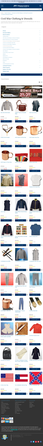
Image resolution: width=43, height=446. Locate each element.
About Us (16, 403)
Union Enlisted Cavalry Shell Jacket (35, 212)
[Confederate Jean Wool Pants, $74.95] (7, 279)
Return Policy (3, 405)
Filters (3, 74)
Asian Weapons (5, 50)
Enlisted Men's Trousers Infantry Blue (20, 311)
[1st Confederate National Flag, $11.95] (21, 378)
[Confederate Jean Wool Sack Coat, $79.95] (21, 279)
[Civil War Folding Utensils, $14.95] (21, 328)
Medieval (4, 54)
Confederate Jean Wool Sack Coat (21, 287)
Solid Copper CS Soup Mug (6, 162)
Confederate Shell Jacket (20, 261)
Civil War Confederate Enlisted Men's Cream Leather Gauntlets (21, 361)
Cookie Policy (3, 410)
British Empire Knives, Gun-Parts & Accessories (10, 39)
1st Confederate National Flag (21, 385)
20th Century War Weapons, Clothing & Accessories (11, 37)
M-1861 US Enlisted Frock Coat (35, 360)
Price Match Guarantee (5, 408)
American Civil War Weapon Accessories (9, 44)
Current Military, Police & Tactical (8, 52)
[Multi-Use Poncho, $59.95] (35, 105)
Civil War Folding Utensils (20, 335)
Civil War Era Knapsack (5, 360)
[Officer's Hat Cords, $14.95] (35, 155)
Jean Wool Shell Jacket (5, 112)
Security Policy (17, 409)
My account (31, 402)
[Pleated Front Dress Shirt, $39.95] (35, 180)
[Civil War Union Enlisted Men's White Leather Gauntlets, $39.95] (7, 328)
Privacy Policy (17, 408)
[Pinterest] (38, 442)
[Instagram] (41, 442)
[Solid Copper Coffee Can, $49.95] (7, 304)
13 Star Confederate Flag (34, 385)
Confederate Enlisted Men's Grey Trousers (35, 287)
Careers (2, 413)
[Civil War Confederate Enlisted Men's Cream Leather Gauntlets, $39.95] (21, 353)
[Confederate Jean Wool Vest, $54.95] (35, 254)
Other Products (6, 67)
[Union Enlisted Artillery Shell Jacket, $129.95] (7, 229)
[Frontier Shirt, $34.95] (7, 180)
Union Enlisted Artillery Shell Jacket (6, 237)
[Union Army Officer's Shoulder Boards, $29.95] (21, 229)
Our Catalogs (17, 413)
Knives (4, 30)
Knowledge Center (18, 410)
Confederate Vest (18, 186)
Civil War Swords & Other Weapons (8, 47)
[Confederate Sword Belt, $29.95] (7, 254)
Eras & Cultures (6, 34)
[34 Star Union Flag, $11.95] (7, 378)
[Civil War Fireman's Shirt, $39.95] (35, 328)
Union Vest (3, 211)
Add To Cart (20, 121)
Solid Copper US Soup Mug (20, 137)
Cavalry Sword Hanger (5, 137)
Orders (30, 403)
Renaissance (5, 60)
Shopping (41, 5)
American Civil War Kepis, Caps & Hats (9, 42)
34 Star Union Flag (4, 385)
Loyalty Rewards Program (19, 402)
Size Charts (3, 409)
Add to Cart (6, 121)
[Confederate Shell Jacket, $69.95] (21, 254)
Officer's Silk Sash (18, 162)
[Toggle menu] (2, 6)
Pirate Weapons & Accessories (7, 57)
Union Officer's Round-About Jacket (21, 212)
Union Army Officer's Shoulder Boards (21, 237)
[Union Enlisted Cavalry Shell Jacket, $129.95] (35, 204)
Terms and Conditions (5, 404)
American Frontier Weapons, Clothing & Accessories (11, 49)
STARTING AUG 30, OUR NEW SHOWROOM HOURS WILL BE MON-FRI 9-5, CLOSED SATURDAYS (22, 2)
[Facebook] (31, 442)
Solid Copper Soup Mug (34, 137)
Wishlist (13, 121)
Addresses (31, 404)
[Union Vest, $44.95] (7, 204)
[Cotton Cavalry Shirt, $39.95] (35, 229)
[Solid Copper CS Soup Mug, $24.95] (7, 155)
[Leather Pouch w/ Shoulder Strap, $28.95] (21, 105)
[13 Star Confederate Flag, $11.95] (35, 378)
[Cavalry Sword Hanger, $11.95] (7, 130)
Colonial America (5, 36)
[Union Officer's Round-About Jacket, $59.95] (21, 204)
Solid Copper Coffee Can (6, 310)
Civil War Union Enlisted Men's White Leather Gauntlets (7, 336)
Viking (4, 62)
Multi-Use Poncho (33, 112)
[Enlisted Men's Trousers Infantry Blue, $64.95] (21, 304)
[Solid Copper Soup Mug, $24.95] (35, 130)
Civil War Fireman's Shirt (34, 335)
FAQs (2, 402)
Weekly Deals (6, 71)
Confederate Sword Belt (5, 261)
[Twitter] (33, 442)
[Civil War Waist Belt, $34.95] (35, 304)
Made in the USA (7, 69)
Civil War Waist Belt (33, 310)
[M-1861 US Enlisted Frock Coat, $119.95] (35, 353)
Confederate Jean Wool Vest (35, 261)
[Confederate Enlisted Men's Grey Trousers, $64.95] (35, 279)
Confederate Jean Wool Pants (7, 286)
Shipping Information (5, 407)
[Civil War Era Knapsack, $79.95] (7, 353)
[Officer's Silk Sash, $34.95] (21, 155)
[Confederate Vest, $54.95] (21, 180)
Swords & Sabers (6, 32)
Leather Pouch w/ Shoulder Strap (20, 113)
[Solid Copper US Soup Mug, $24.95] (21, 130)
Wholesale (17, 407)
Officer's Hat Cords (33, 162)
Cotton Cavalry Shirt (33, 236)
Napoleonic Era (5, 55)
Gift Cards (17, 405)
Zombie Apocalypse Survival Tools (8, 63)
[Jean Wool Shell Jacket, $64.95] (7, 105)
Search (40, 9)
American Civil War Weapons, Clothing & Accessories (11, 41)
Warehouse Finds (18, 404)
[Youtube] (36, 442)
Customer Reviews (4, 403)
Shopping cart (32, 405)
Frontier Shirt (3, 186)
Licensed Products (7, 65)
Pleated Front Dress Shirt (34, 186)
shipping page (14, 429)
